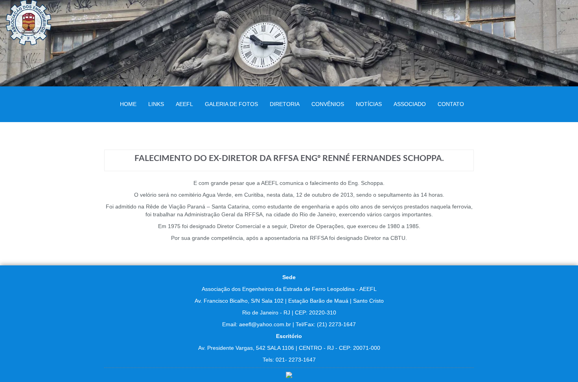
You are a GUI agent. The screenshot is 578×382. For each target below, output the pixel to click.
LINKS (156, 104)
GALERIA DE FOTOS (231, 104)
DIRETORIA (285, 104)
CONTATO (451, 104)
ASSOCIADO (410, 104)
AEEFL (184, 104)
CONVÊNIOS (327, 104)
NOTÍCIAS (369, 104)
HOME (128, 104)
